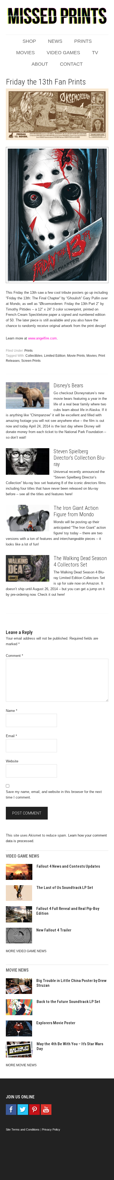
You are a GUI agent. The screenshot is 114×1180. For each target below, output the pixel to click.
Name (11, 711)
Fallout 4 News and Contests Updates (68, 866)
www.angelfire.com (42, 338)
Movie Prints (76, 356)
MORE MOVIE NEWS (21, 1065)
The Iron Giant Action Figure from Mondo (76, 511)
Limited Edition (54, 356)
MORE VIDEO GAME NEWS (26, 951)
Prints (28, 350)
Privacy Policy (51, 1129)
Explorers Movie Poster (55, 1023)
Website (12, 761)
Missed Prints (57, 16)
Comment (14, 656)
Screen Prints (31, 361)
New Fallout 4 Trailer (53, 930)
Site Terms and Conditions (23, 1129)
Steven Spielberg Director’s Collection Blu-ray (80, 457)
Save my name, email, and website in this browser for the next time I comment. (54, 794)
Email (11, 736)
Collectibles (33, 356)
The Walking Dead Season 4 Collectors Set (80, 561)
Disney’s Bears (68, 385)
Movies (91, 356)
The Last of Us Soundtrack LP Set (64, 887)
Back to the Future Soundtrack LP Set (68, 1001)
